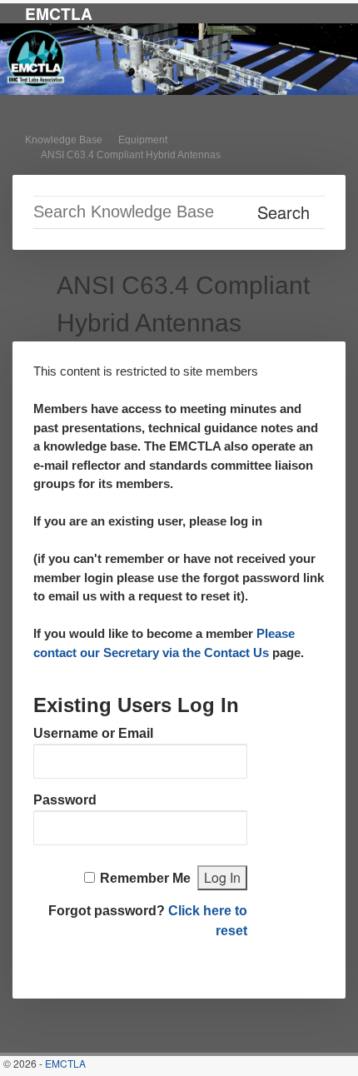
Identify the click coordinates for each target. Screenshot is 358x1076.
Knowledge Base (63, 140)
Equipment (142, 140)
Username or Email (93, 733)
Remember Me (145, 878)
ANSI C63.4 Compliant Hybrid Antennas (131, 155)
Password (65, 800)
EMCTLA (58, 13)
